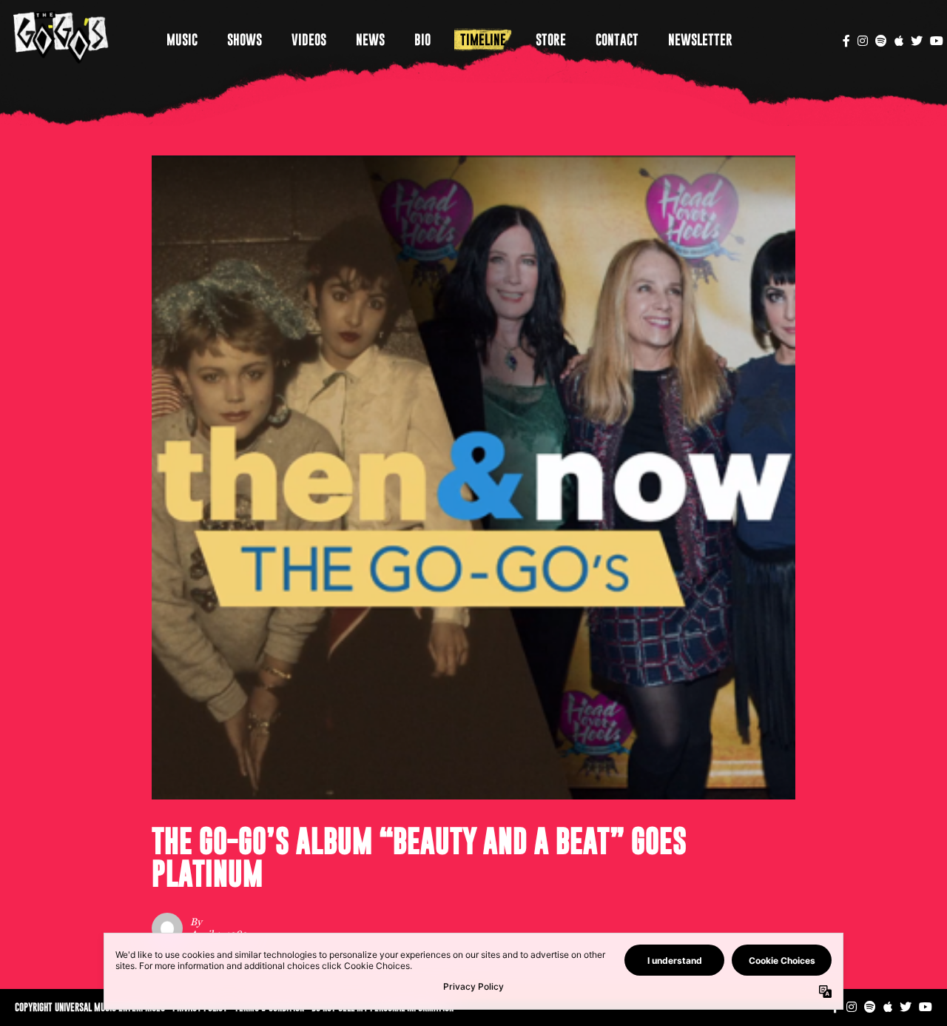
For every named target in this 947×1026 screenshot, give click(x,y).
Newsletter (700, 39)
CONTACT (617, 39)
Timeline (483, 39)
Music (182, 39)
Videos (308, 39)
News (370, 39)
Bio (422, 39)
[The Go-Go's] (61, 36)
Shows (244, 39)
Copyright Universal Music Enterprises (90, 1007)
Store (551, 39)
